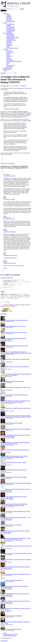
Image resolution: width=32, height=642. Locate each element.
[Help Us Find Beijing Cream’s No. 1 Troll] (3, 326)
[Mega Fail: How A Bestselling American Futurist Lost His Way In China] (3, 608)
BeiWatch (9, 16)
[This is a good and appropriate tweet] (3, 580)
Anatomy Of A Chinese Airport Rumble (14, 381)
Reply (5, 196)
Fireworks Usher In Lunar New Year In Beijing (16, 320)
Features (6, 49)
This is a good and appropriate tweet (13, 580)
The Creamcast (7, 69)
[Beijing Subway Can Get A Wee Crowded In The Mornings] (3, 366)
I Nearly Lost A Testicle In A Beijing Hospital (16, 332)
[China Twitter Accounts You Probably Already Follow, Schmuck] (3, 408)
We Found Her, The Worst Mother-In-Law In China (17, 511)
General (8, 14)
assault (14, 111)
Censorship (9, 56)
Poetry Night (10, 60)
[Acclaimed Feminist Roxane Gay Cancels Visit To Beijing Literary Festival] (3, 593)
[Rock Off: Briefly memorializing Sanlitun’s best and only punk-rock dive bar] (3, 566)
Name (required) (7, 280)
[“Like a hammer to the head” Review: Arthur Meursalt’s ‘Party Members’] (3, 496)
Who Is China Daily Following (14, 61)
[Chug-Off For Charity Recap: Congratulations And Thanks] (3, 359)
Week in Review (10, 52)
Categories (6, 13)
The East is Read (11, 21)
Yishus (8, 46)
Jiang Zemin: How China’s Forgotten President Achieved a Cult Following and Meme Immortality (14, 504)
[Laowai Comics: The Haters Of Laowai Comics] (3, 394)
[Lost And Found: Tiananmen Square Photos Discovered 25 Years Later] (3, 338)
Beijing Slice (10, 42)
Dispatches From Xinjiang (13, 37)
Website (5, 284)
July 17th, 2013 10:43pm (9, 231)
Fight (8, 57)
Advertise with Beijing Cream (11, 634)
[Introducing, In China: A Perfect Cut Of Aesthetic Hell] (3, 429)
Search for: (3, 9)
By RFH (9, 25)
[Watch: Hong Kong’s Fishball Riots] (3, 615)
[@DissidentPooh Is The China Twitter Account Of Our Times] (3, 546)
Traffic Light (10, 45)
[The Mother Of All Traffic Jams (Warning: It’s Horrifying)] (3, 469)
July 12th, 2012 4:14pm (9, 218)
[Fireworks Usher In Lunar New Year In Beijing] (3, 320)
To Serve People (10, 38)
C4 (7, 64)
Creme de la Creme (8, 68)
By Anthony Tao (10, 24)
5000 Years (9, 17)
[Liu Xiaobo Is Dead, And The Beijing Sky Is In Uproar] (3, 553)
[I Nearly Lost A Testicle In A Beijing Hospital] (3, 332)
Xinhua (29, 120)
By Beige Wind (10, 28)
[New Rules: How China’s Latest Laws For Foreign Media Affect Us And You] (3, 601)
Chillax (8, 62)
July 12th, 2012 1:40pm (9, 199)
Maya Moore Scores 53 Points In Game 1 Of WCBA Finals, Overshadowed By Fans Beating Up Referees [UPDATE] (16, 416)
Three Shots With (11, 34)
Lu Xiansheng (15, 275)
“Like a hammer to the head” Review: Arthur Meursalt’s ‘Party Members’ (13, 497)
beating (21, 112)
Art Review (9, 66)
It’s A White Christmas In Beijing (13, 629)
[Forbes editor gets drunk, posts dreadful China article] (3, 574)
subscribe (3, 306)
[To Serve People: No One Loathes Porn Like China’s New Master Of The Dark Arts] (3, 435)
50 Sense (9, 53)
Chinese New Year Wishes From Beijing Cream (16, 345)
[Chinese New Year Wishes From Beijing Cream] (3, 345)
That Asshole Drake (11, 40)
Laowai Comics (10, 36)
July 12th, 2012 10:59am (9, 175)
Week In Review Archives (10, 635)
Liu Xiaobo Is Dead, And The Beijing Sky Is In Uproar (18, 553)
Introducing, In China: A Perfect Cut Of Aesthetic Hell (18, 429)
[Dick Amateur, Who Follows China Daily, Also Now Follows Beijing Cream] (3, 489)
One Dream (9, 20)
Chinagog (9, 44)
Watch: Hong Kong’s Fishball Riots (13, 615)
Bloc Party (9, 50)
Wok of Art (9, 18)
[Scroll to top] (4, 640)
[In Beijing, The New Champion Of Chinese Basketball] (3, 483)
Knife (4, 163)
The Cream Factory (8, 33)
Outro (8, 54)
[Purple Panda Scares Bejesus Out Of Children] (3, 477)
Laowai (8, 163)
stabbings (3, 112)
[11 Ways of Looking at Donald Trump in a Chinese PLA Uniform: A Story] (3, 530)
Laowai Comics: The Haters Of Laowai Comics (16, 394)
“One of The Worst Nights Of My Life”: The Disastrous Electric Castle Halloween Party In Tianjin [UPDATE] (16, 352)
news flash (20, 88)
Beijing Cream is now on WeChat (13, 524)
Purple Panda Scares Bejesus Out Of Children (16, 477)
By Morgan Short (11, 30)
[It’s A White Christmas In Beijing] (3, 629)
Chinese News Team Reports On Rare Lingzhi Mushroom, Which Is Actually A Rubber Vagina (14, 456)
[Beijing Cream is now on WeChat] (3, 524)
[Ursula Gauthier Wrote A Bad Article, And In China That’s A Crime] (3, 621)
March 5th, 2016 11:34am (10, 263)
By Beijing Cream (11, 29)
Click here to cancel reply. (7, 277)
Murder (12, 163)
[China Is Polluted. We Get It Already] (3, 423)
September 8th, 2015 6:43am (10, 255)
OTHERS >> (10, 32)
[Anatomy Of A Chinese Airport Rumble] (3, 381)
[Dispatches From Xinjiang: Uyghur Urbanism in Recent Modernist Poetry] (3, 586)
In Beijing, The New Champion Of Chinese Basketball (18, 483)
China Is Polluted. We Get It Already (14, 423)
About (5, 633)
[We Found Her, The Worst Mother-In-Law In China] (3, 511)
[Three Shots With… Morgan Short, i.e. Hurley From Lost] (3, 387)
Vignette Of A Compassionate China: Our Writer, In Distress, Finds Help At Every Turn (15, 443)
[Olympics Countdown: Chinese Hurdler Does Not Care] (3, 449)
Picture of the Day (11, 65)
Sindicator (9, 41)
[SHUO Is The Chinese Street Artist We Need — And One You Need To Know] (3, 517)
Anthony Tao (5, 85)
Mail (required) (7, 281)
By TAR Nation (10, 26)
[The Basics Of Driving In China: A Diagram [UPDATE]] (3, 462)
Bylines (5, 22)
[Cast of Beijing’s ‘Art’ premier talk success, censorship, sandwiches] (3, 559)
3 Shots (5, 70)
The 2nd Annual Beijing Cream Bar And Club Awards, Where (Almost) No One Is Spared (16, 374)
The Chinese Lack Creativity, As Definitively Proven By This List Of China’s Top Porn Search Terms (15, 401)
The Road (9, 58)
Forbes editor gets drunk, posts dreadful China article (17, 574)
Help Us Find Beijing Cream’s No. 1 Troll (15, 326)
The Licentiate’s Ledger (12, 48)
